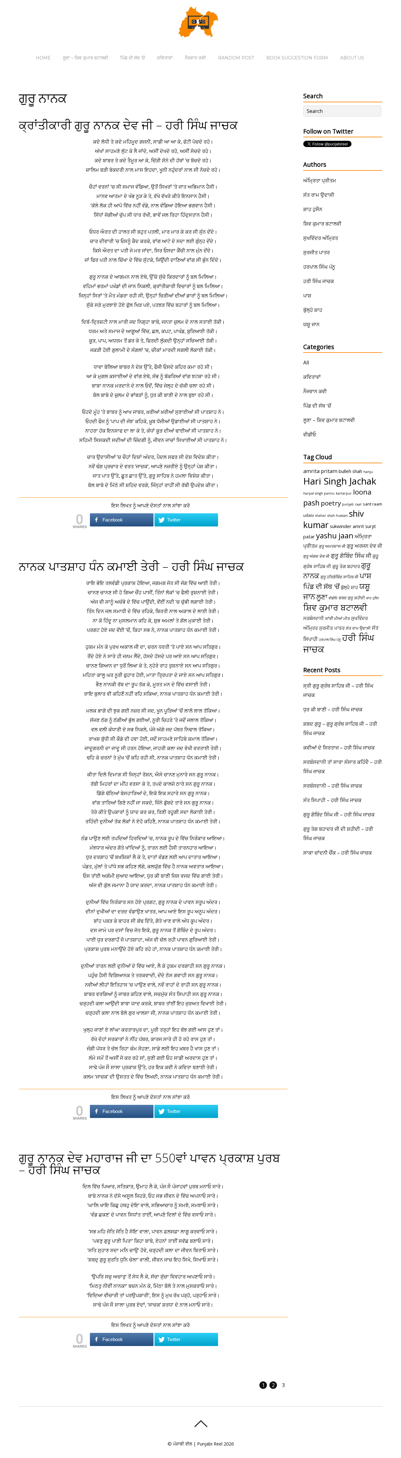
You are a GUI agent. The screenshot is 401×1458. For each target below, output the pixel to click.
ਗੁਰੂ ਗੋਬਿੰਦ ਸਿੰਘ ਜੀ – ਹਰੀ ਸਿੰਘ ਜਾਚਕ (339, 814)
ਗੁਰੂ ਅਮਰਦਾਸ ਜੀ (332, 546)
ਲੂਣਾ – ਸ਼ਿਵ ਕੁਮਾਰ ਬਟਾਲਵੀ (85, 58)
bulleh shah (350, 471)
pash (311, 503)
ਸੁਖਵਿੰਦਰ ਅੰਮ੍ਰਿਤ (320, 238)
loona (362, 492)
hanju (368, 472)
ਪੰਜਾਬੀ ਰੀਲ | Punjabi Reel (197, 1444)
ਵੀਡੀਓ (309, 434)
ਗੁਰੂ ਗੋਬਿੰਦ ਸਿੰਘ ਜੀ (351, 555)
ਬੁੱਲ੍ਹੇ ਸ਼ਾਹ (312, 310)
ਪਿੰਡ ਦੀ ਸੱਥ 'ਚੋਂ (317, 405)
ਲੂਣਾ (321, 597)
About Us (352, 58)
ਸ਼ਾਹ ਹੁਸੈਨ (312, 209)
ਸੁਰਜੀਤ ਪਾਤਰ (316, 252)
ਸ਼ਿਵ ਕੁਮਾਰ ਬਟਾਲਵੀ (322, 223)
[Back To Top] (200, 1423)
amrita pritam (320, 471)
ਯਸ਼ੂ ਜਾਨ (311, 324)
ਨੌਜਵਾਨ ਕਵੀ (195, 58)
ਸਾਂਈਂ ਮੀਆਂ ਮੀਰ (337, 618)
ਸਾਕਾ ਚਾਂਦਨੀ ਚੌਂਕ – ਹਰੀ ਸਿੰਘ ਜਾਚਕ (337, 852)
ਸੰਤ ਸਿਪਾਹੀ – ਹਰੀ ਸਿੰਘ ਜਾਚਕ (332, 800)
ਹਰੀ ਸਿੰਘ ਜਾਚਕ (318, 281)
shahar (320, 515)
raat (358, 504)
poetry (331, 503)
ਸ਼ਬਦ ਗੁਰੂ (346, 598)
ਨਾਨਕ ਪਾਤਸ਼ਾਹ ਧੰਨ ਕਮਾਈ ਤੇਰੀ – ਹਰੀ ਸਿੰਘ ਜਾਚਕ (131, 566)
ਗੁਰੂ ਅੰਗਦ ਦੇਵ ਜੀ (316, 556)
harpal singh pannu (319, 493)
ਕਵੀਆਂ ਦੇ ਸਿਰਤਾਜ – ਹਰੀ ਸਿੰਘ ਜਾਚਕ (339, 747)
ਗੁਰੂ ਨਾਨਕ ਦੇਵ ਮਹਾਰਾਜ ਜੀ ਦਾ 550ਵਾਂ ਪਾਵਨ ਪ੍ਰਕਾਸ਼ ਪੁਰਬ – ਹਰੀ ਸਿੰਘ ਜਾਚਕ (149, 1164)
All (306, 362)
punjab (348, 504)
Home (43, 58)
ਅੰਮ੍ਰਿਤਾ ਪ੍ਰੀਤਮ (319, 180)
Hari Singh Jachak (339, 481)
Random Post (236, 58)
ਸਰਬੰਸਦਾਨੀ (313, 618)
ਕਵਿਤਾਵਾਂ (165, 58)
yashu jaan (334, 535)
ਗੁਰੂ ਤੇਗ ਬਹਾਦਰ (346, 566)
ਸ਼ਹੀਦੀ (359, 598)
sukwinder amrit (347, 526)
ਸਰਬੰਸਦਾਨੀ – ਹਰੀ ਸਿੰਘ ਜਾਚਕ (332, 785)
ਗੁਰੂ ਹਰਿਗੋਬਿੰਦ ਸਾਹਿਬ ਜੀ (339, 577)
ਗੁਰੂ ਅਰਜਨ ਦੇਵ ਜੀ (364, 545)
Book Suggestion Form (297, 58)
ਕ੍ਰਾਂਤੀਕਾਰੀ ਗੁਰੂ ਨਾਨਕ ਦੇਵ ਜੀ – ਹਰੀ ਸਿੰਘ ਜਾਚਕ (128, 125)
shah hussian (337, 515)
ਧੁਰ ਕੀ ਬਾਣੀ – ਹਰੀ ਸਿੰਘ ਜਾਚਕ (332, 709)
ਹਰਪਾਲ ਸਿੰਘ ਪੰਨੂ (319, 266)
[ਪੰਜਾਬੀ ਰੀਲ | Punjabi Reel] (200, 33)
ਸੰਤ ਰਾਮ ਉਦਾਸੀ (318, 194)
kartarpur (344, 493)
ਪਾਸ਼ (307, 295)
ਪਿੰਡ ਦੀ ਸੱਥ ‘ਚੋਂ (132, 58)
